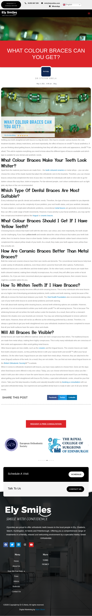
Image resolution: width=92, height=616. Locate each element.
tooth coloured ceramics (55, 170)
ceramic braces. (47, 216)
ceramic (42, 348)
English (69, 5)
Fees (16, 576)
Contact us (16, 592)
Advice (16, 581)
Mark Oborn (40, 609)
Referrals (16, 586)
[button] (89, 13)
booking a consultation (71, 382)
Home (16, 561)
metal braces (60, 208)
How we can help (15, 571)
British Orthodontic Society (14, 363)
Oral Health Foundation (56, 297)
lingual (35, 216)
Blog (55, 84)
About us (16, 566)
